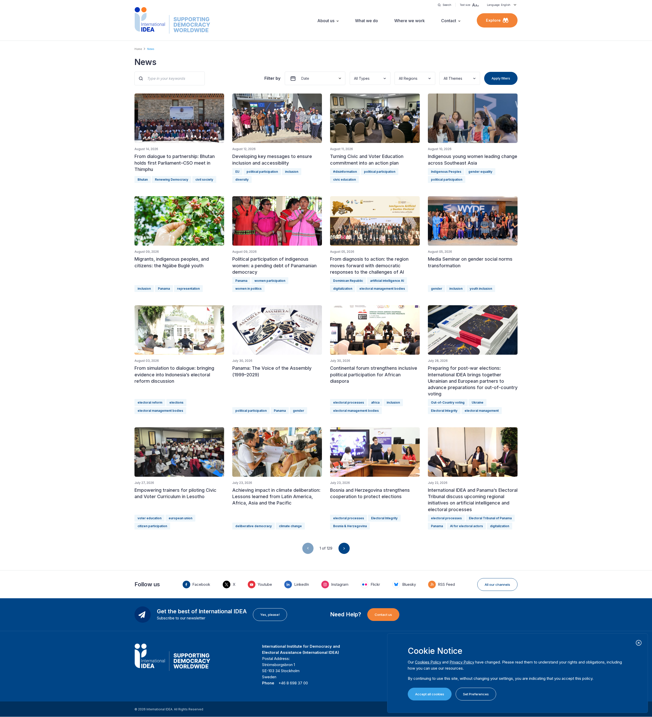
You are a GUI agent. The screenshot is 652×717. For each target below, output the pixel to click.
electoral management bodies (382, 288)
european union (180, 518)
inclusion (291, 172)
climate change (290, 526)
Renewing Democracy (171, 179)
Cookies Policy (428, 662)
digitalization (342, 288)
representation (188, 288)
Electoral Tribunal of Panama (490, 518)
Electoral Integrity (444, 411)
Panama (164, 288)
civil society (204, 179)
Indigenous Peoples (446, 172)
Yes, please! (270, 615)
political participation (262, 172)
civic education (344, 179)
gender (436, 288)
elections (176, 402)
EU (237, 172)
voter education (149, 518)
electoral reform (150, 402)
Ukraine (477, 402)
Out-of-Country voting (448, 402)
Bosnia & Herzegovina (350, 526)
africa (375, 402)
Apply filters (501, 78)
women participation (269, 281)
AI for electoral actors (466, 526)
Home (138, 48)
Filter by (272, 78)
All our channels (497, 584)
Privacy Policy (462, 662)
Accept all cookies (429, 694)
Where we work (409, 20)
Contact (448, 20)
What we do (366, 20)
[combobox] (354, 78)
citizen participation (152, 526)
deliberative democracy (253, 526)
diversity (242, 179)
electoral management (482, 411)
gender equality (480, 172)
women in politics (248, 288)
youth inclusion (481, 288)
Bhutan (143, 179)
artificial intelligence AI (387, 281)
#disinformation (345, 172)
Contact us (383, 615)
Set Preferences (476, 694)
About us (325, 20)
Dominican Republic (348, 281)
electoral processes (348, 402)
